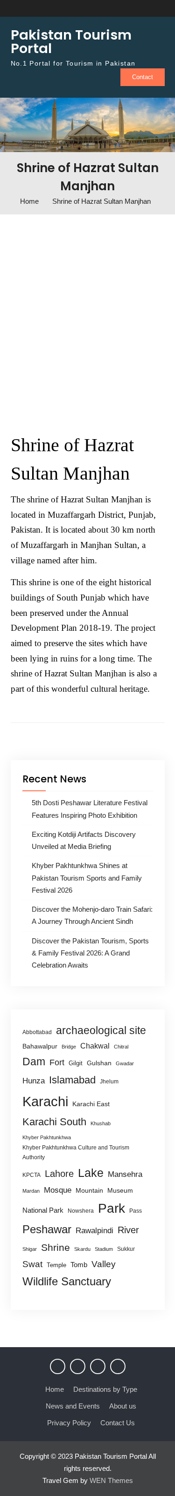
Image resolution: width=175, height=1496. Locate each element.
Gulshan (99, 1063)
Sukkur (126, 1249)
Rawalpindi (94, 1230)
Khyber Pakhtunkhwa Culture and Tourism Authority (75, 1152)
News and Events (73, 1406)
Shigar (29, 1249)
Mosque (57, 1190)
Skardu (82, 1249)
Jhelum (109, 1081)
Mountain (89, 1190)
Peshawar (46, 1229)
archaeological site (101, 1030)
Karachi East (91, 1104)
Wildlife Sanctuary (66, 1282)
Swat (32, 1264)
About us (122, 1406)
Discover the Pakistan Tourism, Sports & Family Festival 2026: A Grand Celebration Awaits (90, 953)
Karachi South (54, 1122)
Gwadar (125, 1063)
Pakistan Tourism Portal (71, 42)
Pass (135, 1211)
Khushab (101, 1123)
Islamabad (72, 1080)
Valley (103, 1264)
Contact (142, 76)
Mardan (31, 1191)
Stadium (104, 1249)
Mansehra (125, 1174)
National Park (42, 1210)
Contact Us (117, 1423)
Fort (56, 1062)
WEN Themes (111, 1480)
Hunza (33, 1080)
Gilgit (76, 1063)
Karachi (45, 1101)
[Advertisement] (87, 320)
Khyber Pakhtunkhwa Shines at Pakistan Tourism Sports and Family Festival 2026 (87, 878)
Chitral (121, 1046)
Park (111, 1208)
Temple (56, 1265)
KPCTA (31, 1175)
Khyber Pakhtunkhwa (46, 1137)
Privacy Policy (69, 1423)
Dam (33, 1061)
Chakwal (95, 1046)
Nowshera (81, 1211)
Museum (120, 1190)
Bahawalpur (39, 1046)
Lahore (59, 1173)
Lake (91, 1172)
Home (54, 1389)
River (128, 1230)
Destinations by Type (105, 1389)
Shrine (55, 1247)
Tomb (78, 1265)
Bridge (69, 1046)
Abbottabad (37, 1032)
